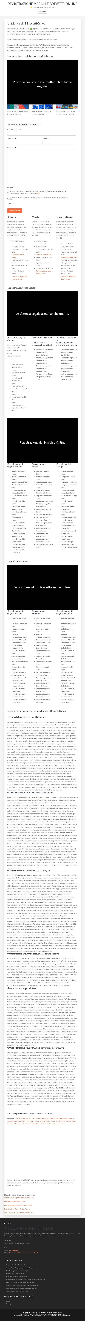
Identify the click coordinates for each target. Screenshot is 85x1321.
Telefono (11, 139)
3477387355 (14, 1250)
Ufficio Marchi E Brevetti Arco (15, 1273)
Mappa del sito (55, 1314)
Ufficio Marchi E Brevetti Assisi (15, 1201)
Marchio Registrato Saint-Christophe (17, 1271)
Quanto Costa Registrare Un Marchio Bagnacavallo (21, 1288)
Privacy (10, 187)
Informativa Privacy (26, 1314)
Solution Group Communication (60, 1316)
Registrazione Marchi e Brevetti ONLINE (42, 3)
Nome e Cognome (14, 129)
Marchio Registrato (24, 1118)
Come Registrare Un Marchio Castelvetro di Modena (22, 1285)
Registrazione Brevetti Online (18, 1121)
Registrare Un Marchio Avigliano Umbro (18, 1205)
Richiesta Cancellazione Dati (41, 1314)
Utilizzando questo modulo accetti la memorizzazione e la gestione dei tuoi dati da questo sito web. (38, 198)
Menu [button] (44, 12)
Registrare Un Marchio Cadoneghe (16, 1276)
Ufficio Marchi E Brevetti (40, 1124)
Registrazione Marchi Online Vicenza (17, 1209)
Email (45, 139)
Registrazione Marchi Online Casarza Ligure (19, 1265)
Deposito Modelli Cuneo (69, 257)
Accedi (63, 1314)
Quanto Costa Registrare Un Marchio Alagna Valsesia (22, 1268)
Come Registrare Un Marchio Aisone (17, 1291)
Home (8, 1301)
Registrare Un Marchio (66, 1118)
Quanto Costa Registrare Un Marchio (45, 1118)
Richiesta (11, 148)
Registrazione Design (37, 1121)
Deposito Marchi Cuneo (44, 255)
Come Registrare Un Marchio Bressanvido (18, 1213)
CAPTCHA (11, 204)
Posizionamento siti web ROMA (40, 1316)
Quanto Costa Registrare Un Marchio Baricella (20, 1282)
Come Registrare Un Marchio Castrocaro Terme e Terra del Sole (26, 1279)
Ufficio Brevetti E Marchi (22, 1124)
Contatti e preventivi (56, 1124)
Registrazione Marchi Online (55, 1121)
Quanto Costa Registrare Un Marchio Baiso (19, 1198)
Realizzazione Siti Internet (22, 1316)
